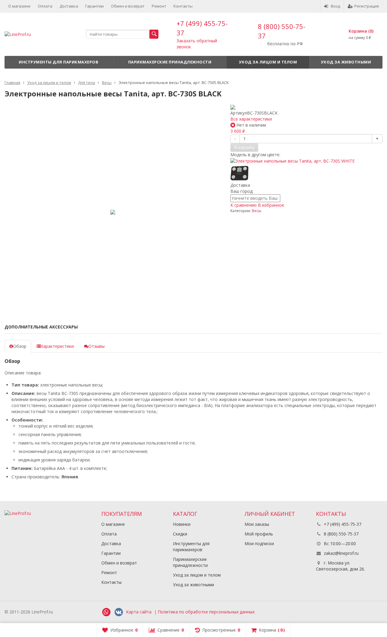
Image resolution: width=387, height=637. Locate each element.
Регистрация (366, 6)
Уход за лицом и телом (268, 62)
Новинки (181, 524)
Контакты (183, 6)
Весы (256, 210)
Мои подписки (259, 543)
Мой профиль (259, 534)
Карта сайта (138, 612)
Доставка (69, 6)
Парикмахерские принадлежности (170, 62)
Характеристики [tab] (57, 346)
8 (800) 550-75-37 (341, 534)
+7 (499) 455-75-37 (342, 524)
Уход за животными (346, 62)
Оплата (45, 6)
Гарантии (94, 6)
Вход (335, 6)
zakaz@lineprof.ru (341, 553)
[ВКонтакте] (118, 612)
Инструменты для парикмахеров (58, 62)
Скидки (180, 534)
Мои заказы (257, 524)
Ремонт (159, 6)
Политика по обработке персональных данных (206, 612)
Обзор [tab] (19, 346)
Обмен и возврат (128, 6)
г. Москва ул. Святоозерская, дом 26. (340, 566)
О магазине (19, 6)
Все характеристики (251, 119)
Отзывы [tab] (96, 346)
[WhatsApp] (106, 612)
